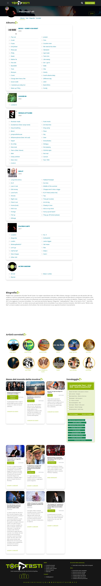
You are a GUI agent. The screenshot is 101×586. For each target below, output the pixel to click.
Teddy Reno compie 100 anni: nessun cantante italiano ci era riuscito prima (34, 468)
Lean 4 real (14, 186)
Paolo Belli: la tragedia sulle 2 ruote (14, 459)
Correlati (38, 18)
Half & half (14, 251)
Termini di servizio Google (78, 573)
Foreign (13, 212)
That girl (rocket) (48, 199)
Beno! (13, 131)
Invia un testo (90, 3)
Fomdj (45, 88)
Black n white (47, 274)
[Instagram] (25, 576)
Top (44, 196)
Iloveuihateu (47, 141)
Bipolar (13, 277)
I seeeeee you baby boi (18, 85)
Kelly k (45, 251)
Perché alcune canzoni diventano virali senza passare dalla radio (14, 506)
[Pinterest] (23, 576)
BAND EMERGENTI (52, 477)
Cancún (45, 157)
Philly (12, 53)
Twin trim (46, 56)
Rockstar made (15, 121)
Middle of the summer (50, 186)
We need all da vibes (49, 46)
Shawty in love (47, 205)
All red (13, 274)
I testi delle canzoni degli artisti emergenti (82, 565)
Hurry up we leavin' (49, 212)
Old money (14, 189)
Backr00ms (46, 85)
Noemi (50, 395)
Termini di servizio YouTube (79, 572)
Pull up (13, 215)
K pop (13, 43)
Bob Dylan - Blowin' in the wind (76, 405)
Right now (14, 199)
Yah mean (46, 244)
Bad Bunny (31, 401)
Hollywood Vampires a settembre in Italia (13, 393)
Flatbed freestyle (48, 180)
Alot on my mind (48, 208)
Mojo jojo (14, 50)
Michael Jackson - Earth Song (76, 409)
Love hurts (14, 193)
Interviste (48, 571)
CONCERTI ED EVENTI (12, 411)
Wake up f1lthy (15, 88)
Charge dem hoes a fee (18, 78)
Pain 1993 (46, 160)
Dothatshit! (46, 238)
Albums (22, 18)
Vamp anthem (15, 157)
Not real (45, 153)
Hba (44, 69)
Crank (13, 75)
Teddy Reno (31, 472)
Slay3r (13, 141)
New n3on (14, 160)
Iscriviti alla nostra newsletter (79, 570)
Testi (27, 18)
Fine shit (13, 63)
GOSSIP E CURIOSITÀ (12, 485)
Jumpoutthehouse (16, 134)
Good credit (14, 82)
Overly (45, 72)
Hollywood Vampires (12, 397)
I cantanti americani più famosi (79, 578)
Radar (13, 56)
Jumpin (45, 37)
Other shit (14, 257)
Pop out (13, 37)
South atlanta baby (49, 75)
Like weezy (46, 59)
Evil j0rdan (14, 46)
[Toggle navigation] (8, 3)
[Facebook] (20, 576)
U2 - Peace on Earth (74, 400)
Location (13, 235)
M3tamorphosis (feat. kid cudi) (20, 137)
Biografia (32, 18)
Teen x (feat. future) (17, 150)
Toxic (12, 69)
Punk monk (46, 121)
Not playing (47, 147)
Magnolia (14, 238)
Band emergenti (50, 570)
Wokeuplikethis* (16, 244)
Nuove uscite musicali (51, 568)
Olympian (46, 50)
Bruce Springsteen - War (75, 402)
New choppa (15, 254)
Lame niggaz (47, 241)
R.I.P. (12, 183)
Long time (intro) (16, 180)
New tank (14, 147)
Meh (12, 153)
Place (45, 131)
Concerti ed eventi (50, 565)
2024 (44, 82)
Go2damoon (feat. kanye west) (20, 125)
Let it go (13, 248)
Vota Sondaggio (74, 414)
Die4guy (45, 144)
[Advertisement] (84, 30)
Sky (44, 134)
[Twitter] (27, 576)
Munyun (13, 72)
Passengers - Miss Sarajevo (75, 398)
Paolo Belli (10, 463)
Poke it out (14, 202)
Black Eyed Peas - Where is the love (77, 396)
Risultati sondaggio (87, 414)
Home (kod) (14, 205)
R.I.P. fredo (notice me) (50, 193)
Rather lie (14, 59)
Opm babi (46, 53)
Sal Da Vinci (51, 511)
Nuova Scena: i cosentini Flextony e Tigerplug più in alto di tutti (55, 459)
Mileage (13, 218)
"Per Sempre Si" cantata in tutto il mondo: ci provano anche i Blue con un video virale (55, 506)
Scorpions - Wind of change (75, 407)
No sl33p (13, 144)
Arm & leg (46, 202)
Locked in (14, 105)
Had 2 (45, 254)
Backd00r (14, 66)
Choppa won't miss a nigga (51, 189)
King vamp (46, 128)
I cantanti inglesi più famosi (79, 577)
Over (44, 137)
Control (13, 163)
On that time (47, 125)
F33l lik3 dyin (47, 150)
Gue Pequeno (51, 462)
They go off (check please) (51, 215)
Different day (47, 78)
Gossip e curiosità (50, 567)
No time (45, 183)
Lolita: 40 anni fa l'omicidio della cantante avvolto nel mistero (35, 504)
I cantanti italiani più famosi (79, 575)
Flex (44, 248)
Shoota (13, 196)
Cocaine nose (47, 43)
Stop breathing (15, 128)
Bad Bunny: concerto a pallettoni (34, 397)
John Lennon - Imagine (74, 394)
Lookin (13, 241)
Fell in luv (14, 208)
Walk (44, 66)
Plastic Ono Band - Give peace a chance (78, 391)
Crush (13, 40)
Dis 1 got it (46, 63)
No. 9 (45, 235)
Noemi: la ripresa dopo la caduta (54, 392)
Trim (44, 40)
